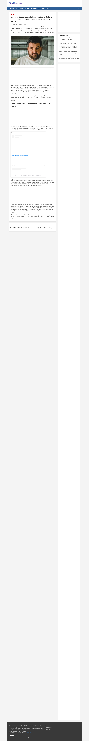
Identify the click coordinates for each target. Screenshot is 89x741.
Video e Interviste (35, 8)
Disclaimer (47, 729)
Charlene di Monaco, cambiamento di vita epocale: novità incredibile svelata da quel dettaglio (68, 53)
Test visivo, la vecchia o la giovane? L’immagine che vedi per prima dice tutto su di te (69, 58)
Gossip (12, 14)
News (11, 8)
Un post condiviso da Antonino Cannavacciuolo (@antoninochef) (28, 175)
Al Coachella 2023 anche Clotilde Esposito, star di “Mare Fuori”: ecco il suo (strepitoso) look (68, 47)
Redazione (47, 725)
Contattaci (29, 732)
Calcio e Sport (46, 8)
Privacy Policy (48, 727)
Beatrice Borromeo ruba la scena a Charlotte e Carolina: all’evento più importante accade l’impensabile (44, 227)
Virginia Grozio (22, 24)
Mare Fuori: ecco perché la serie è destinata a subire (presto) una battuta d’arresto (20, 227)
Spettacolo (19, 8)
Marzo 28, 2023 (14, 24)
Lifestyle (27, 8)
